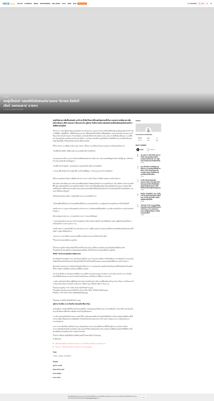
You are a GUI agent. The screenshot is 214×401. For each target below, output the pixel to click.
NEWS (69, 4)
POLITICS (20, 4)
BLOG (74, 4)
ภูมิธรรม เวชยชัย (57, 365)
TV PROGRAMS (192, 4)
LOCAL (64, 4)
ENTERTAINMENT (45, 4)
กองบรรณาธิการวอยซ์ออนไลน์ (144, 135)
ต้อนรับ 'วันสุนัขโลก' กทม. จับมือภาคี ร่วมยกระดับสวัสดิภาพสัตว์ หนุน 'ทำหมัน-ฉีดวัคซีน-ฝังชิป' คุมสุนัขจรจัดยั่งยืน (151, 196)
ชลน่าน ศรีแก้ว (57, 378)
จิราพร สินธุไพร (57, 374)
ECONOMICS (28, 4)
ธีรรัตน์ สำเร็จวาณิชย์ (58, 369)
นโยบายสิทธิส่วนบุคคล (91, 398)
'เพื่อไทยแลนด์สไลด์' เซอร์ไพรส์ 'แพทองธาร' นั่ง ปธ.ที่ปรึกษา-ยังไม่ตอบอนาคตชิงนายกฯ (80, 343)
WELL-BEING (56, 4)
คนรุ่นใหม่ (61, 356)
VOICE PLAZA (82, 4)
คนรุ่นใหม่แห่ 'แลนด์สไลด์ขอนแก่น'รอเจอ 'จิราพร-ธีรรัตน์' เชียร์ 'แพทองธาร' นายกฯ (41, 103)
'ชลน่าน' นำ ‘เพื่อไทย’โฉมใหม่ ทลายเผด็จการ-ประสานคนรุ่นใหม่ (73, 347)
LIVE (202, 4)
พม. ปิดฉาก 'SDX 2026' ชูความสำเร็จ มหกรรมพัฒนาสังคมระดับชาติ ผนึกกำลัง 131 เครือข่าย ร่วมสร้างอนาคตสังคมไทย (150, 158)
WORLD (36, 4)
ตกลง (143, 397)
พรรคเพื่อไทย (67, 356)
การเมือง (6, 97)
